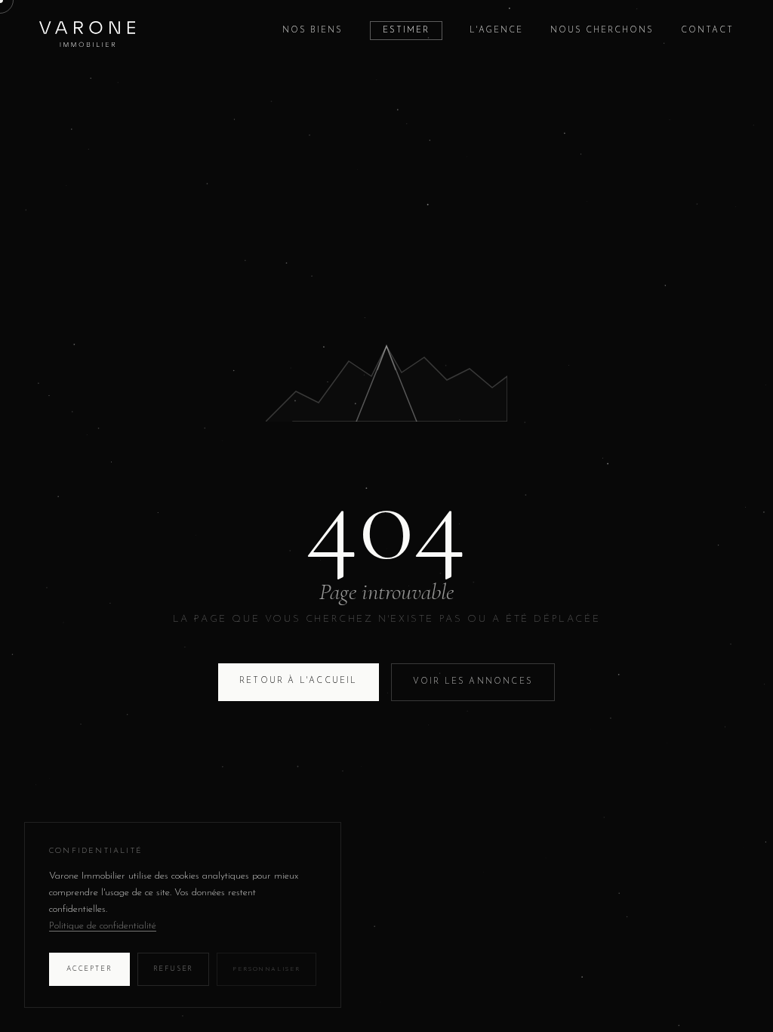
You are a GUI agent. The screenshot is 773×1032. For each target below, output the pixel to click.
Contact (707, 30)
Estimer (406, 30)
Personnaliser (266, 969)
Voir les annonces (473, 682)
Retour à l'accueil (298, 681)
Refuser (173, 969)
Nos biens (312, 30)
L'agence (497, 30)
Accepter (89, 969)
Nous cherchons (602, 30)
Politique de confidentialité (102, 926)
